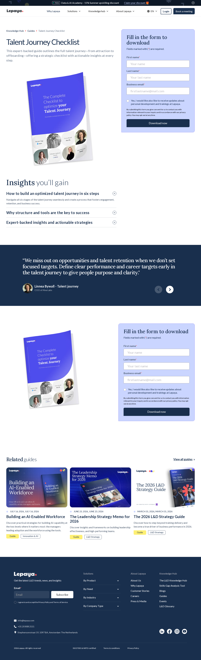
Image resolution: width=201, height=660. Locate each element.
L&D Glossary (166, 606)
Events (163, 601)
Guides (31, 30)
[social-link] (161, 631)
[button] (74, 11)
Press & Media (138, 601)
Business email (136, 84)
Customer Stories (140, 590)
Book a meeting (184, 11)
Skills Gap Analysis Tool (172, 585)
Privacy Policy (133, 648)
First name (133, 57)
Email (17, 587)
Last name (133, 70)
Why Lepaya (137, 585)
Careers (135, 595)
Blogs (162, 590)
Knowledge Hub (15, 30)
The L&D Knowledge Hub (173, 580)
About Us (136, 580)
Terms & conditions (111, 648)
